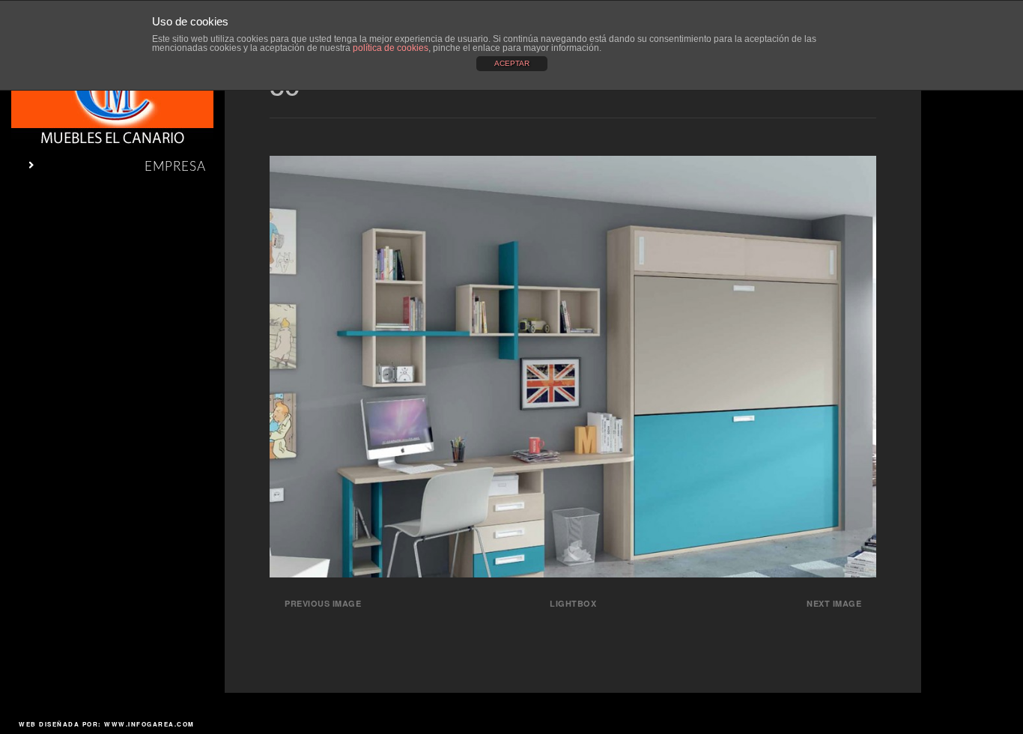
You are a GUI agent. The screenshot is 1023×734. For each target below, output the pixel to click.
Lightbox (573, 603)
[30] (573, 572)
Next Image (834, 603)
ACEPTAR (511, 63)
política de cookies (390, 48)
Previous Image (323, 603)
